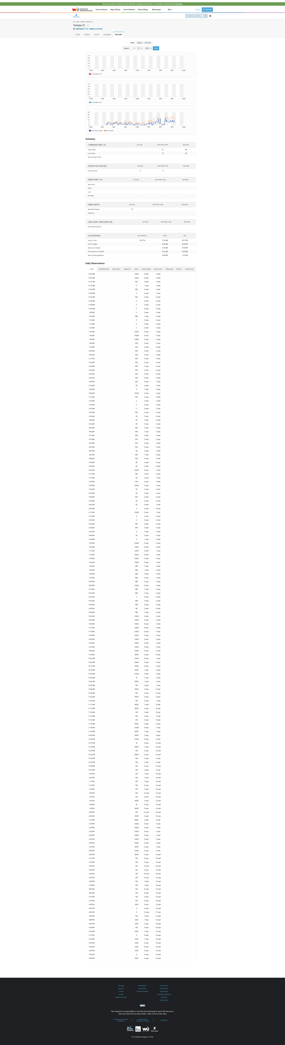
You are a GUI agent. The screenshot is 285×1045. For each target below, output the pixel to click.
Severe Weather (129, 9)
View (156, 48)
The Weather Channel (138, 1029)
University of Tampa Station (89, 29)
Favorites (76, 17)
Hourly (87, 35)
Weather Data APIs (121, 997)
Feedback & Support (142, 991)
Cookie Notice (164, 991)
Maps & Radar (115, 9)
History (118, 35)
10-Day (96, 35)
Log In (197, 9)
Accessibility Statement (164, 994)
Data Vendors (164, 1000)
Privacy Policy (164, 988)
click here (178, 4)
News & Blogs (143, 9)
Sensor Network (101, 9)
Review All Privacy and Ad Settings (121, 1020)
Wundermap (142, 988)
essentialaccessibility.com (142, 1006)
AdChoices (164, 997)
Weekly (139, 43)
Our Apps (121, 985)
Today (77, 35)
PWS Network (142, 985)
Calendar (107, 35)
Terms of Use (164, 985)
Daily (132, 43)
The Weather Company (130, 1029)
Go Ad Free (207, 9)
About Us (121, 988)
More (170, 9)
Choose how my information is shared (142, 1020)
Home (82, 9)
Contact (121, 991)
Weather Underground (145, 1029)
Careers (121, 994)
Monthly (148, 43)
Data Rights (164, 1020)
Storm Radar (154, 1029)
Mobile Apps (156, 9)
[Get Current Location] (205, 16)
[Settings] (210, 16)
